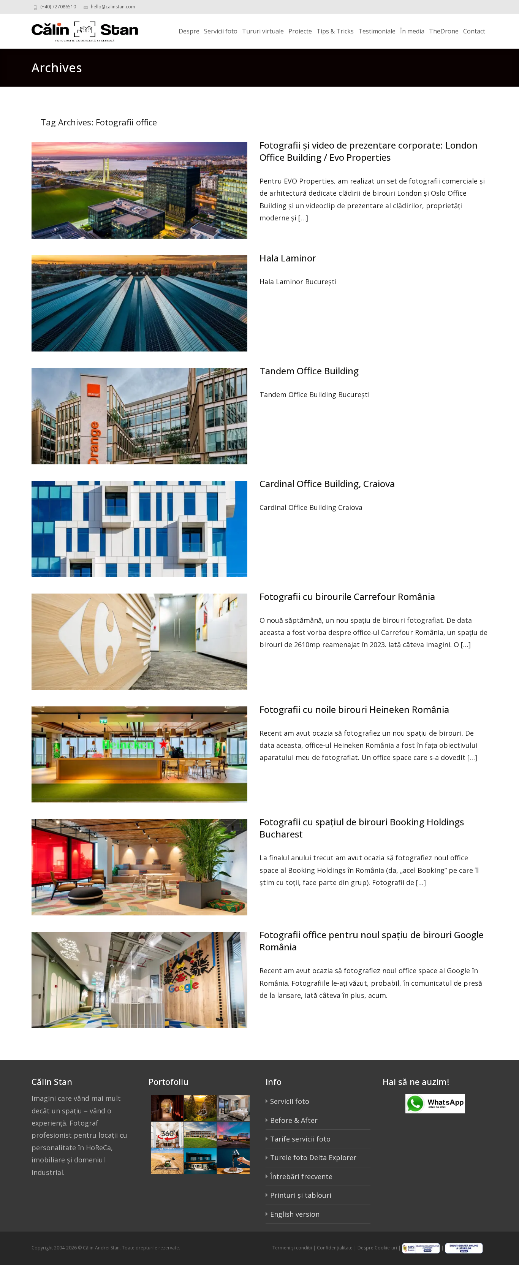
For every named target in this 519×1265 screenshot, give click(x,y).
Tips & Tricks (335, 31)
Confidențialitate (335, 1247)
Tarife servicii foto (300, 1138)
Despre (189, 31)
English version (295, 1214)
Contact (474, 31)
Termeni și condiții (292, 1247)
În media (412, 31)
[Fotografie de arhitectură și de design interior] (200, 1160)
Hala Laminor (288, 258)
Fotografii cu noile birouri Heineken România (354, 709)
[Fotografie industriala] (167, 1160)
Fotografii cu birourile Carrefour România (347, 596)
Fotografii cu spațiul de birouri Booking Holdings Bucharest (362, 827)
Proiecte (300, 31)
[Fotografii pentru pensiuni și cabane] (200, 1106)
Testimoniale (377, 31)
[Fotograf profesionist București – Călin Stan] (78, 29)
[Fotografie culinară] (233, 1160)
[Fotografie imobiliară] (200, 1133)
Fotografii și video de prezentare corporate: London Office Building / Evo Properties (369, 151)
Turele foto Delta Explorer (313, 1157)
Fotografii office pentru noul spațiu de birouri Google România (372, 940)
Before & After (294, 1120)
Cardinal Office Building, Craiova (327, 483)
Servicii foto (220, 31)
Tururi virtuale (263, 31)
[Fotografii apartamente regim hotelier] (233, 1106)
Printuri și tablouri (300, 1195)
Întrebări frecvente (301, 1176)
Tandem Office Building (309, 370)
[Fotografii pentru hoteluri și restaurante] (167, 1106)
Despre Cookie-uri (377, 1247)
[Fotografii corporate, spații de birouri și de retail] (233, 1133)
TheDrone (444, 31)
